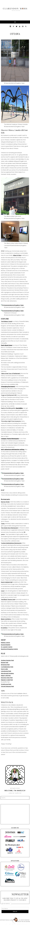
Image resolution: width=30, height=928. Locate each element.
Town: (3, 523)
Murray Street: (5, 502)
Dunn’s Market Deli (6, 582)
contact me (11, 793)
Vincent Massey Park (7, 686)
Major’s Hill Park (6, 675)
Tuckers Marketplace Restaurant (11, 543)
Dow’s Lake (4, 669)
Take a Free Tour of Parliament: (11, 373)
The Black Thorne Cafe (8, 599)
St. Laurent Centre (6, 647)
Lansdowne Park (6, 671)
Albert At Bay (17, 255)
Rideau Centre (5, 642)
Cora (2, 591)
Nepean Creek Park (7, 680)
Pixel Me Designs (25, 921)
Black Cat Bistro (6, 619)
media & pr (18, 793)
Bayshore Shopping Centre (9, 649)
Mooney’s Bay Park (7, 678)
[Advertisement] (15, 814)
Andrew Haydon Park (7, 660)
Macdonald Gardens (7, 673)
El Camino (4, 628)
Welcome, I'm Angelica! (15, 791)
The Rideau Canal (6, 321)
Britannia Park (5, 665)
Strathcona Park (6, 684)
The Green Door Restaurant (9, 528)
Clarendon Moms (15, 9)
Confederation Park (7, 667)
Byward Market (5, 645)
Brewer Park (4, 662)
